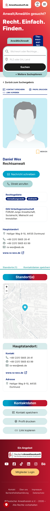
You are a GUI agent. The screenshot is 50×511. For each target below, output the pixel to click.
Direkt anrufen (19, 183)
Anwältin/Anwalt (20, 40)
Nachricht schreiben (23, 174)
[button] (25, 307)
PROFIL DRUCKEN (40, 89)
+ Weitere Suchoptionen (28, 74)
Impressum (37, 489)
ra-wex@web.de (15, 247)
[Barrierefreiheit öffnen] (37, 4)
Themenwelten (38, 40)
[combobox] (25, 51)
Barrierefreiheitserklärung (17, 493)
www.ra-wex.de (11, 252)
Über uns (23, 489)
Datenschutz (38, 493)
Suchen (25, 67)
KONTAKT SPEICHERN (15, 89)
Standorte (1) (10, 267)
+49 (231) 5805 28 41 (18, 239)
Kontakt (11, 489)
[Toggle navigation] (44, 4)
